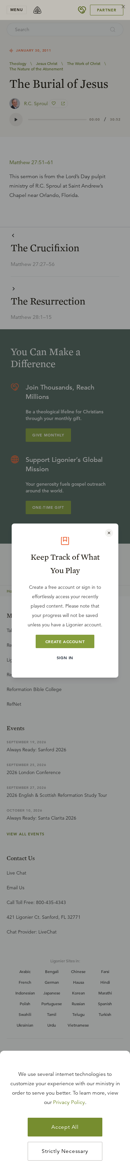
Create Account (65, 641)
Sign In (65, 657)
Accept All (65, 1127)
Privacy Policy (69, 1102)
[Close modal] (109, 533)
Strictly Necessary (65, 1151)
